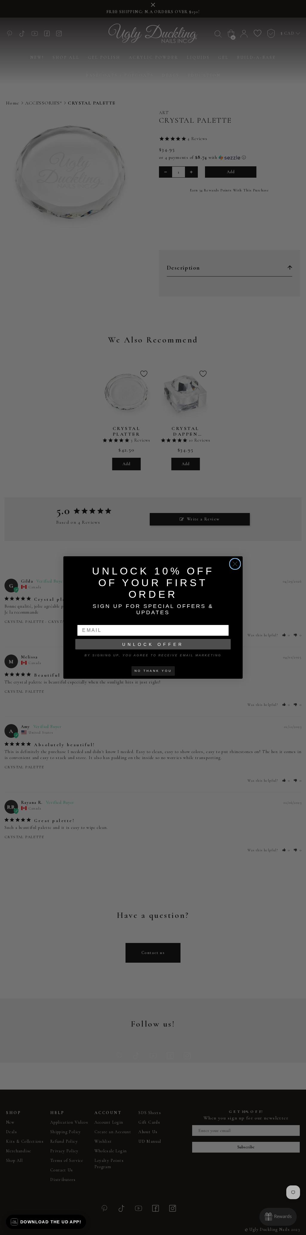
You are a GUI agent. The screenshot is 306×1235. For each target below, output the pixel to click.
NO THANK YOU (153, 670)
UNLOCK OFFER (153, 644)
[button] (46, 1222)
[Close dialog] (235, 564)
